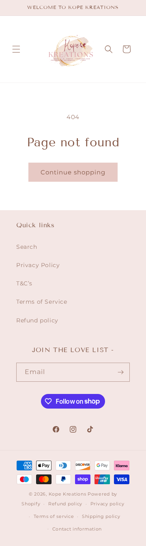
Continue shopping (73, 172)
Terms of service (54, 516)
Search (26, 246)
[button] (16, 49)
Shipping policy (101, 516)
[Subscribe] (120, 372)
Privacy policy (107, 504)
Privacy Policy (38, 265)
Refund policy (37, 320)
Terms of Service (41, 301)
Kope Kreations (67, 494)
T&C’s (24, 283)
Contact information (77, 529)
